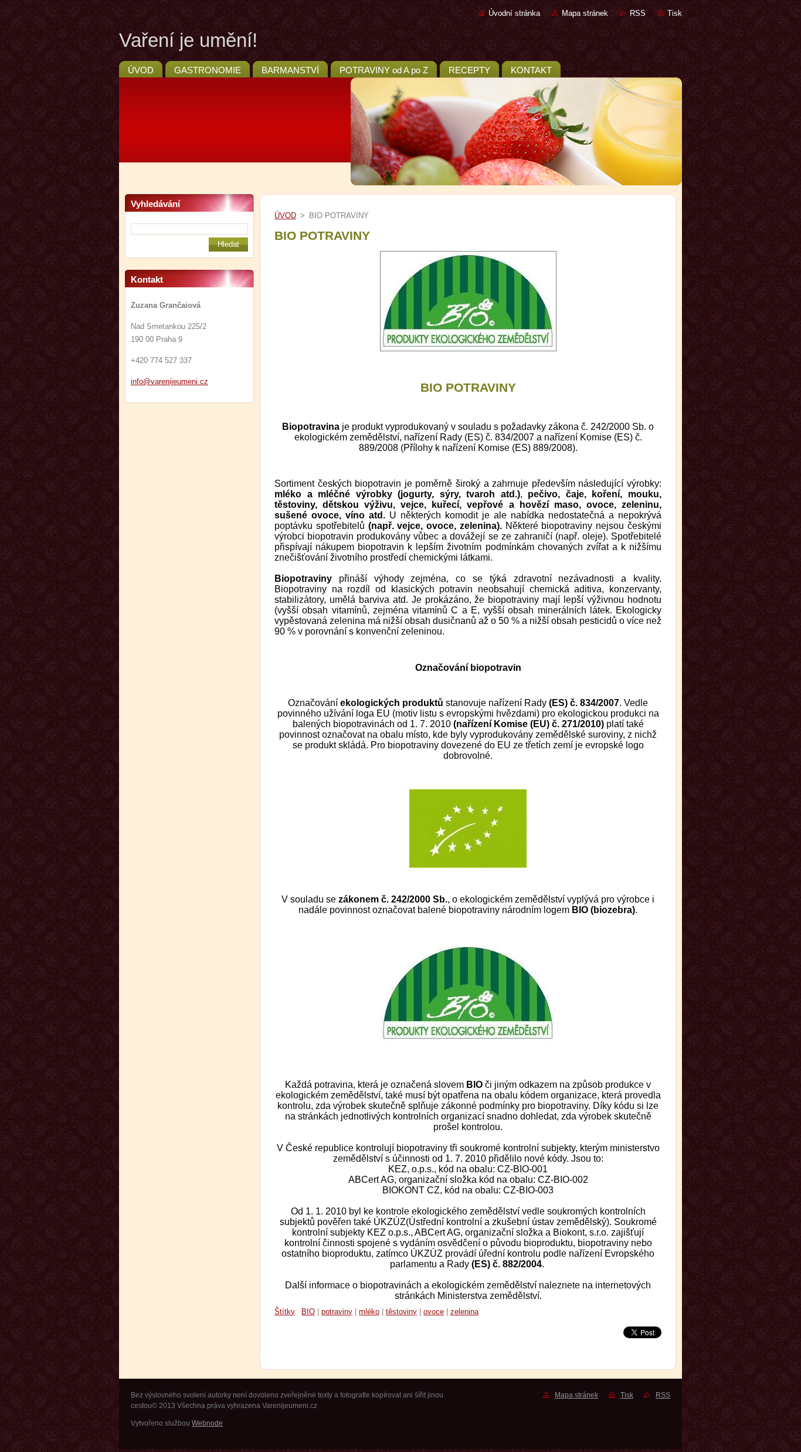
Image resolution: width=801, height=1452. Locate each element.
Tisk (674, 13)
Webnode (207, 1423)
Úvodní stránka (514, 13)
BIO (308, 1311)
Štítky (284, 1311)
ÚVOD (285, 215)
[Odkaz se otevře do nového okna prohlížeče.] (468, 351)
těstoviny (401, 1311)
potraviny (336, 1311)
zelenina (464, 1311)
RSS (638, 13)
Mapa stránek (585, 13)
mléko (369, 1311)
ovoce (433, 1311)
